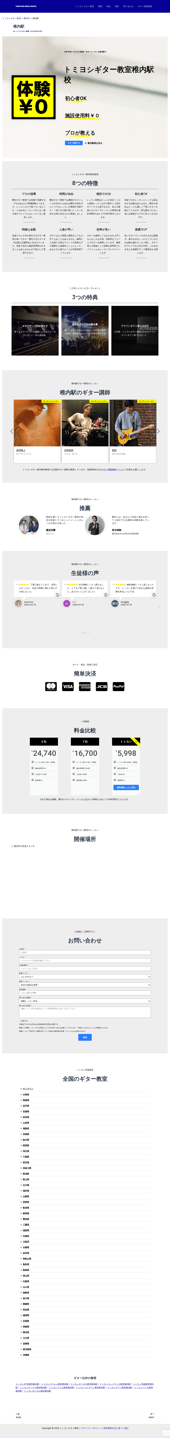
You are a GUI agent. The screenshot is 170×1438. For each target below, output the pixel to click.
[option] (37, 431)
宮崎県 (26, 1343)
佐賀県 (26, 1321)
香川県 (26, 1298)
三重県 (26, 1224)
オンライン (28, 1089)
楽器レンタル (24, 981)
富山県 (26, 1179)
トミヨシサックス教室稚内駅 (33, 1387)
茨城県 (26, 1134)
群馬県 (26, 1145)
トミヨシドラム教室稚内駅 (61, 1387)
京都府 (26, 1236)
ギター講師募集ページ (112, 469)
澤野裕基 (20, 450)
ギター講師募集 (145, 6)
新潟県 (26, 1173)
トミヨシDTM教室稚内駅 (27, 1384)
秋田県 (26, 1117)
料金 (109, 6)
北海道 (26, 1094)
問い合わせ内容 (25, 1006)
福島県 (26, 1128)
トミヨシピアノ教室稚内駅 (119, 1387)
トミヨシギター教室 (84, 6)
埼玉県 (26, 1151)
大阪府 (26, 1241)
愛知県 (26, 1219)
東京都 (26, 1162)
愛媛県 (26, 1304)
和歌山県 (27, 1258)
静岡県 (26, 1213)
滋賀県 (26, 1230)
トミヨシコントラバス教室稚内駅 (115, 1384)
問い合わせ (128, 6)
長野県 (26, 1202)
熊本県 (26, 1332)
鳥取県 (26, 1264)
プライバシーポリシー (91, 1428)
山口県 (26, 1287)
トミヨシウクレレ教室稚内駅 (54, 1384)
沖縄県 (26, 1355)
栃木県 (26, 1139)
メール (21, 957)
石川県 (26, 1185)
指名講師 (22, 989)
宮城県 (26, 1111)
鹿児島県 (27, 1349)
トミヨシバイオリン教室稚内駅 (90, 1387)
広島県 (26, 1281)
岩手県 (26, 1106)
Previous (11, 607)
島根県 (26, 1270)
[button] (85, 1089)
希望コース (23, 973)
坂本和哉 (116, 450)
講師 (100, 6)
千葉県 (26, 1156)
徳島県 (26, 1292)
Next (159, 607)
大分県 (26, 1338)
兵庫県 (26, 1247)
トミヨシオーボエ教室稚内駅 (83, 1384)
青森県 (26, 1100)
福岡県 (26, 1315)
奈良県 (26, 1253)
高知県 (26, 1309)
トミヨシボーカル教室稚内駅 (37, 1391)
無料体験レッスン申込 (126, 787)
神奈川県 (27, 1168)
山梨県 (26, 1196)
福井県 (26, 1190)
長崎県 (26, 1326)
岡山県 (26, 1275)
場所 (117, 6)
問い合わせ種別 (25, 997)
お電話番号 (23, 965)
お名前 (21, 949)
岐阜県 (26, 1207)
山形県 (26, 1123)
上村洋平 (68, 450)
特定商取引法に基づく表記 (116, 1428)
